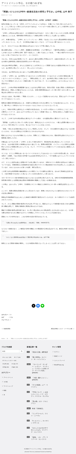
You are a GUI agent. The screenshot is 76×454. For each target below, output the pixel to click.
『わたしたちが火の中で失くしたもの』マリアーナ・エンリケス (39, 430)
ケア (17, 357)
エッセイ (7, 357)
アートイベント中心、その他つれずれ (21, 3)
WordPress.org (59, 365)
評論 (11, 317)
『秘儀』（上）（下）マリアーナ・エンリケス (39, 438)
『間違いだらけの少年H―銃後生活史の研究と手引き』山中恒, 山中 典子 (28, 338)
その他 (6, 382)
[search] (21, 351)
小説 (15, 364)
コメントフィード (59, 360)
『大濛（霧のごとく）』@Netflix (40, 379)
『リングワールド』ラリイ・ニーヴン (39, 414)
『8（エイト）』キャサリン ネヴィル (40, 422)
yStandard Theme (29, 451)
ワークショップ (8, 386)
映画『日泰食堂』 (38, 408)
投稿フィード (58, 356)
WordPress (49, 451)
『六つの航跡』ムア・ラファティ (39, 386)
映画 (5, 390)
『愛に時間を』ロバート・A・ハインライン (38, 358)
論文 (15, 367)
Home (3, 338)
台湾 (6, 364)
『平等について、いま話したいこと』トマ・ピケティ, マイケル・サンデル (40, 394)
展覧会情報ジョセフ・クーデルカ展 (61, 329)
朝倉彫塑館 (7, 329)
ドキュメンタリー (10, 360)
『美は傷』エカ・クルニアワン (39, 402)
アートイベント (8, 377)
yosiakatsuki (37, 451)
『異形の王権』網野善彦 (39, 352)
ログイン (57, 352)
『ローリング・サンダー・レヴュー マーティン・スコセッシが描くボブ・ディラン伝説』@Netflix (40, 368)
